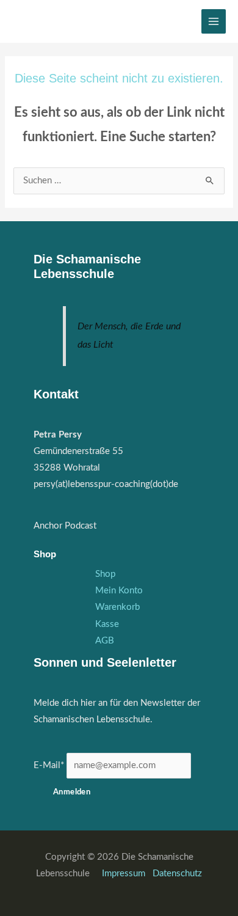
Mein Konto (119, 590)
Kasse (107, 624)
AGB (104, 640)
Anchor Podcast (65, 525)
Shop (105, 574)
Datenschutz (177, 873)
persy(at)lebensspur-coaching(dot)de (106, 484)
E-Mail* (49, 765)
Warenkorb (117, 607)
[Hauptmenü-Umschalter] (213, 21)
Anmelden (71, 792)
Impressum (125, 873)
